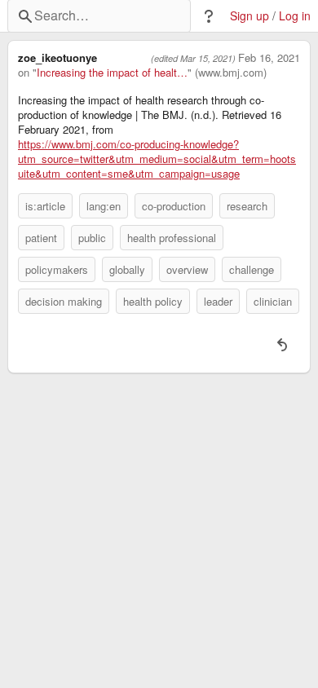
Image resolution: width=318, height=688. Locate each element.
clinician (273, 301)
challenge (251, 269)
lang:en (103, 206)
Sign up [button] (249, 16)
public (92, 237)
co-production (173, 206)
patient (41, 237)
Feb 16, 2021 (269, 58)
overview (187, 269)
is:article (45, 206)
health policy (153, 301)
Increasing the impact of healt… (112, 72)
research (247, 206)
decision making (63, 301)
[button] (209, 16)
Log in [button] (295, 16)
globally (127, 269)
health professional (171, 237)
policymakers (56, 269)
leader (218, 301)
